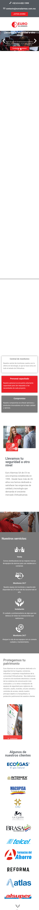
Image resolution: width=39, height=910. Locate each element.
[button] (3, 41)
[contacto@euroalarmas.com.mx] (4, 8)
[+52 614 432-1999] (10, 3)
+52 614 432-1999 (20, 3)
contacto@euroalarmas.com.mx (21, 8)
